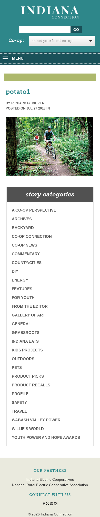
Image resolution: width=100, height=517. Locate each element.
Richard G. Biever (27, 103)
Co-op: (16, 40)
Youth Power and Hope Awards (46, 437)
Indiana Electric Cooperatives (50, 479)
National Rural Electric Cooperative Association (50, 485)
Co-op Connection (32, 236)
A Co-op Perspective (34, 210)
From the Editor (30, 306)
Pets (17, 367)
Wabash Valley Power (36, 420)
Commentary (26, 254)
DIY (15, 271)
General (21, 324)
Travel (19, 411)
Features (22, 289)
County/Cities (27, 262)
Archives (22, 219)
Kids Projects (27, 350)
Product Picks (28, 376)
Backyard (23, 227)
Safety (19, 402)
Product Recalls (31, 385)
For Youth (23, 297)
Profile (20, 394)
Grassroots (25, 332)
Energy (20, 280)
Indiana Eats (25, 341)
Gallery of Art (28, 315)
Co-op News (24, 245)
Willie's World (28, 429)
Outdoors (23, 359)
